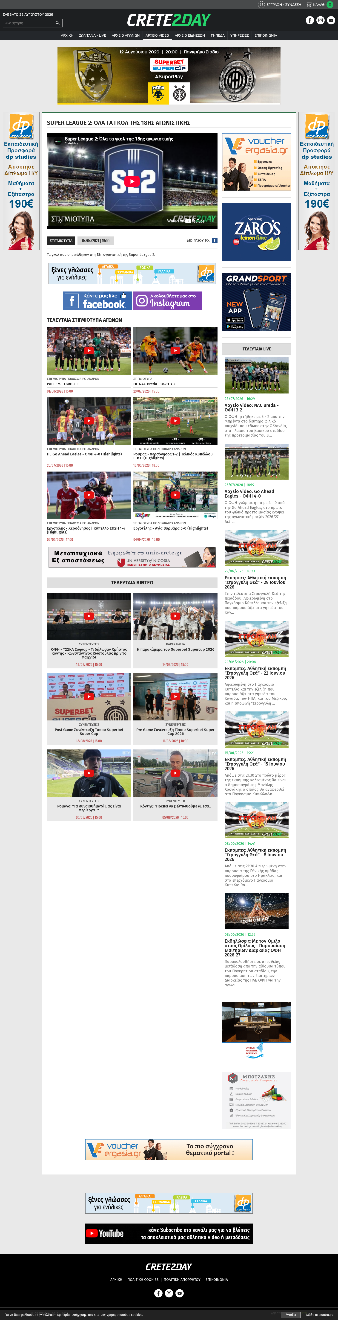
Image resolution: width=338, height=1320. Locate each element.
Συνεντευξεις (89, 644)
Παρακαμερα (175, 644)
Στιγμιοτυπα (61, 240)
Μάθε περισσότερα (319, 1315)
